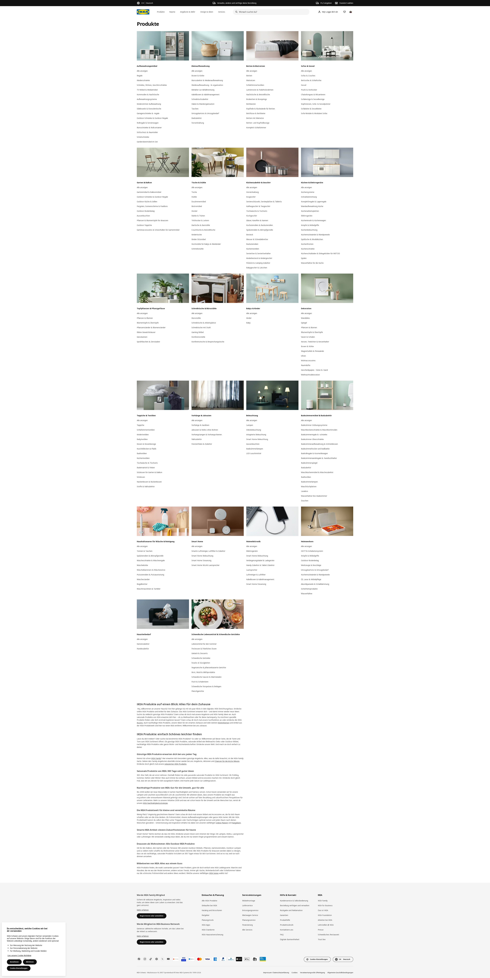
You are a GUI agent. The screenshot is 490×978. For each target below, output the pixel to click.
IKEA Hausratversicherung (212, 934)
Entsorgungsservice (250, 910)
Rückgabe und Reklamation (291, 910)
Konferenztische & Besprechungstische (208, 341)
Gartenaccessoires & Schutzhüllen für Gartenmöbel (158, 230)
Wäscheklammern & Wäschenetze (151, 570)
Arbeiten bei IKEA (325, 920)
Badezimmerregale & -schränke (314, 434)
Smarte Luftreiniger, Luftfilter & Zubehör (208, 551)
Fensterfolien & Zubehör (202, 444)
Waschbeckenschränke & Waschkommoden (319, 430)
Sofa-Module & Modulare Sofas (314, 113)
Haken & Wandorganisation (203, 104)
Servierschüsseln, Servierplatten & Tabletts (264, 201)
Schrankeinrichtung (309, 197)
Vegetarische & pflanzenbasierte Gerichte (209, 667)
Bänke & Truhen (198, 215)
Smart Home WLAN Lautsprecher (205, 565)
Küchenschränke (308, 249)
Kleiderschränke (143, 80)
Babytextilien (142, 439)
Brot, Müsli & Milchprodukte (203, 672)
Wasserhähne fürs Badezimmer (314, 496)
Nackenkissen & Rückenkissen (149, 482)
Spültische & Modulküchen (312, 239)
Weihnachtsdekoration (310, 374)
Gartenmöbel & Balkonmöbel (149, 192)
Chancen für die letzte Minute (227, 761)
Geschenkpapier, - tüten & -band (314, 370)
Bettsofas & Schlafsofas (311, 80)
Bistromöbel (197, 206)
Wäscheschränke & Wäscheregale (151, 560)
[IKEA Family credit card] (263, 959)
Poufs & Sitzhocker (309, 90)
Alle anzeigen (142, 71)
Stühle (194, 197)
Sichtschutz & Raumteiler (147, 132)
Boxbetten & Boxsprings (256, 99)
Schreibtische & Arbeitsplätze (204, 323)
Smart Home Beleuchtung (257, 439)
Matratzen (250, 80)
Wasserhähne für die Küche (312, 263)
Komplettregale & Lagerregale (313, 201)
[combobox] (270, 12)
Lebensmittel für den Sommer (204, 644)
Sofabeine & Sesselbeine (311, 108)
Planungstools (208, 920)
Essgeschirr (251, 197)
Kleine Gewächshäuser (146, 332)
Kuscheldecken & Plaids (146, 448)
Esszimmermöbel (199, 201)
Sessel (303, 85)
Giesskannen (142, 337)
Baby (248, 323)
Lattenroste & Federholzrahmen (259, 90)
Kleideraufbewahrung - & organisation (207, 85)
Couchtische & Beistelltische (203, 230)
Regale (139, 75)
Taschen (195, 108)
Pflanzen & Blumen (145, 318)
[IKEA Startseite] (143, 11)
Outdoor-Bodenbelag (146, 211)
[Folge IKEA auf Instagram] (145, 959)
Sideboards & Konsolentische (149, 108)
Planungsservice (248, 920)
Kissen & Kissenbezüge (146, 444)
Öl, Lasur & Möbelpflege (311, 579)
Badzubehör (197, 118)
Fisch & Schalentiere (200, 681)
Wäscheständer (143, 579)
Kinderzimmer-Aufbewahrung (149, 104)
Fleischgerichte (198, 691)
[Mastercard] (199, 959)
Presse (320, 929)
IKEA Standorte (208, 929)
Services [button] (221, 12)
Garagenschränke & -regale (148, 113)
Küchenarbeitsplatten (310, 211)
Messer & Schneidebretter (257, 239)
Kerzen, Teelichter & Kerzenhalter (315, 341)
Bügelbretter (142, 584)
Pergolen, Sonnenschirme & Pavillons (152, 206)
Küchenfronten (307, 244)
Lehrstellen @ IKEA (326, 925)
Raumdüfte (305, 365)
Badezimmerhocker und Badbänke (315, 448)
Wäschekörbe (142, 565)
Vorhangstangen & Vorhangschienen (207, 434)
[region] (34, 949)
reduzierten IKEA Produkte (175, 764)
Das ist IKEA (323, 910)
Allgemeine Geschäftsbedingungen (340, 972)
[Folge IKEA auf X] (162, 959)
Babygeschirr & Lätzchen (256, 267)
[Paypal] (223, 959)
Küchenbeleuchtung (309, 230)
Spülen (304, 258)
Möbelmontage (248, 900)
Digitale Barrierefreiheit (289, 939)
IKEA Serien (214, 873)
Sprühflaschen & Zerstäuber (148, 341)
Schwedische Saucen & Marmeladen (207, 677)
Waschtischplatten (308, 486)
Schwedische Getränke (201, 658)
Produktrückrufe (286, 925)
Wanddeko (305, 318)
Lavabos (304, 491)
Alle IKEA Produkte (209, 900)
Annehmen (14, 962)
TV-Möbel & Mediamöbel (147, 90)
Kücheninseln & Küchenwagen (313, 220)
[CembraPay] (231, 959)
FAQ (282, 934)
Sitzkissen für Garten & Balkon (149, 472)
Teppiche (140, 425)
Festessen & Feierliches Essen (204, 648)
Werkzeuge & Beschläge (311, 565)
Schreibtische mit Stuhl (201, 327)
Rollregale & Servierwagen (147, 123)
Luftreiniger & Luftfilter (256, 574)
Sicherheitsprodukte (309, 589)
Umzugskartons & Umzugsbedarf (205, 113)
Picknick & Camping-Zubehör (258, 263)
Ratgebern (236, 823)
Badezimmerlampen (254, 448)
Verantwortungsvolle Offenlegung (312, 972)
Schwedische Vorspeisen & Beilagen (206, 686)
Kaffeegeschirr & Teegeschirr (258, 206)
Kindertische (197, 234)
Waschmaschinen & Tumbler (148, 589)
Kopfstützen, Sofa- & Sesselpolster (315, 104)
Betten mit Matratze (255, 118)
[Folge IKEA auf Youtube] (168, 959)
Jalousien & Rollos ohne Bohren (205, 430)
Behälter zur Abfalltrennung (203, 90)
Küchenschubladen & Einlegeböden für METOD (320, 253)
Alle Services (247, 929)
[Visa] (207, 959)
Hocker (194, 211)
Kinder (249, 318)
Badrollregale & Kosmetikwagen (314, 453)
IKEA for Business (325, 905)
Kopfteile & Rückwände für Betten (260, 108)
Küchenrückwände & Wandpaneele (315, 234)
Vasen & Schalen (308, 337)
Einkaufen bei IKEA (209, 905)
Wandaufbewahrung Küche (312, 206)
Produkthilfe (285, 920)
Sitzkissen (141, 477)
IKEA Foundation (325, 915)
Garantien (284, 915)
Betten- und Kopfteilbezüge (257, 123)
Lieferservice (247, 905)
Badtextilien (142, 453)
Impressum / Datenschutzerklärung (276, 972)
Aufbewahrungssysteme (147, 99)
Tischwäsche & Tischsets (256, 211)
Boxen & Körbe (198, 75)
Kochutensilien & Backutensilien (259, 225)
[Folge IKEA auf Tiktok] (151, 959)
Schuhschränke (143, 137)
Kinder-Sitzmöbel (199, 239)
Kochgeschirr (251, 215)
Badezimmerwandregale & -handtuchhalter (319, 458)
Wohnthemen (223, 723)
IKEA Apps (206, 925)
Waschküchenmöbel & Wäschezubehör (317, 472)
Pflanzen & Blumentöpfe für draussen (152, 220)
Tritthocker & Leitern (200, 220)
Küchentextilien (252, 249)
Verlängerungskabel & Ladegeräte (260, 560)
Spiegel (304, 323)
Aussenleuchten (143, 215)
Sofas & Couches (308, 75)
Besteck (249, 234)
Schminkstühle (198, 249)
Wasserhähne (306, 593)
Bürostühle (196, 318)
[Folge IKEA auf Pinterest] (156, 959)
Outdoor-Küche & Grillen (147, 201)
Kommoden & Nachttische (148, 94)
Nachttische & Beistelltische (258, 94)
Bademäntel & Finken (146, 467)
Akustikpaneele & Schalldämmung (315, 584)
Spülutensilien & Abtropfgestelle (259, 230)
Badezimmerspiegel (309, 463)
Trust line (322, 939)
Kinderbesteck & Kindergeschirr (259, 258)
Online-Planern (222, 823)
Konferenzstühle (198, 337)
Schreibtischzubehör (200, 99)
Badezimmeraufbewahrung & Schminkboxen (319, 444)
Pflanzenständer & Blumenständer (151, 327)
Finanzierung (247, 925)
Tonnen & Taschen (144, 551)
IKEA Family (156, 758)
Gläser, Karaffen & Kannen (257, 220)
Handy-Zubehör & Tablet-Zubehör (260, 565)
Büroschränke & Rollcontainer (149, 127)
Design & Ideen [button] (206, 12)
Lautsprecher (251, 570)
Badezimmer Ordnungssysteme (314, 425)
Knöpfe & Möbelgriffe (310, 225)
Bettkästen (251, 104)
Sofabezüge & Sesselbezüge (312, 99)
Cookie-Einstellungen (18, 968)
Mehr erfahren (143, 910)
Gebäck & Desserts (200, 653)
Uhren (303, 356)
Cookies (295, 972)
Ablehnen (30, 962)
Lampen (249, 425)
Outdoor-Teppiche (144, 225)
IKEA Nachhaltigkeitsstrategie (155, 803)
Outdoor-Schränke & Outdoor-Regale (152, 118)
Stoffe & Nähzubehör (146, 486)
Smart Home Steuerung (201, 560)
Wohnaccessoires (308, 360)
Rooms (140, 723)
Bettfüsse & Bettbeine (255, 113)
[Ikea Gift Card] (255, 959)
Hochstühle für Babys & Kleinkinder (206, 244)
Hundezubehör (143, 648)
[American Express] (215, 959)
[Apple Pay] (247, 959)
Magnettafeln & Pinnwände (312, 351)
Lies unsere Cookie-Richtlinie (19, 955)
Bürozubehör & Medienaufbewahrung (207, 80)
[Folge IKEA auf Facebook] (139, 959)
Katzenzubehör (143, 644)
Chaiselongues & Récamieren (313, 94)
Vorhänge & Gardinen (200, 425)
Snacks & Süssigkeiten (201, 663)
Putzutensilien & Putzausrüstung (150, 574)
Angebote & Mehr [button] (187, 12)
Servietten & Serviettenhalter (258, 253)
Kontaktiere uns (286, 929)
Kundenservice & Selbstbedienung (294, 900)
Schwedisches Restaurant (328, 934)
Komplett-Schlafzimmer (256, 127)
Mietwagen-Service (250, 915)
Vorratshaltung (198, 123)
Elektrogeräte (306, 215)
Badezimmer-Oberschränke (312, 439)
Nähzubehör (197, 439)
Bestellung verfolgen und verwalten (294, 905)
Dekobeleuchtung (253, 430)
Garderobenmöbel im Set (147, 141)
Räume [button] (172, 12)
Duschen (304, 500)
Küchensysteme (307, 192)
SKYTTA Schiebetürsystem (312, 551)
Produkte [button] (161, 12)
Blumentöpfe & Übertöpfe (148, 323)
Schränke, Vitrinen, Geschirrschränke (152, 85)
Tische (194, 192)
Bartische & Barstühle (201, 225)
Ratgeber (205, 915)
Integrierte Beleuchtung (256, 434)
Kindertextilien (143, 434)
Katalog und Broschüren (212, 910)
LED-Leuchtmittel (253, 453)
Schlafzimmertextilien (255, 85)
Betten (249, 75)
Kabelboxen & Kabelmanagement (205, 94)
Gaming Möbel (198, 332)
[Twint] (239, 959)
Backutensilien (252, 244)
